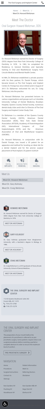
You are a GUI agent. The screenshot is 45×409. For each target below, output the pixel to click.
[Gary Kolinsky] (6, 234)
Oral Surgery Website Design (16, 405)
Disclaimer (26, 375)
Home (15, 10)
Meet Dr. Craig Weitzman (13, 188)
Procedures (8, 369)
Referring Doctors (29, 372)
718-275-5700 (11, 303)
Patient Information (29, 365)
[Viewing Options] (5, 404)
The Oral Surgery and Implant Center (22, 2)
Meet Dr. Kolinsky (13, 249)
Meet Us (26, 10)
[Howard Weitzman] (6, 208)
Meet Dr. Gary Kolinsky (12, 184)
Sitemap (6, 379)
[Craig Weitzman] (6, 260)
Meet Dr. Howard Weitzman (15, 180)
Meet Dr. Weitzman (13, 223)
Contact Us (7, 375)
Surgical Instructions (11, 372)
